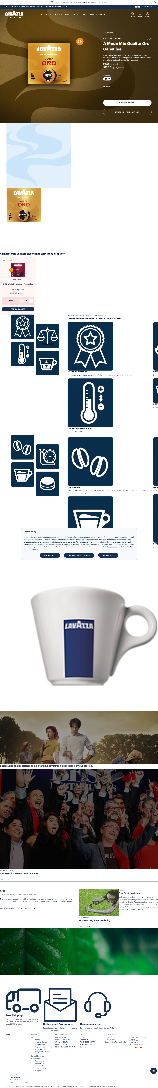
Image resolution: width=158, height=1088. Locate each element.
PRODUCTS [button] (46, 14)
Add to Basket (127, 103)
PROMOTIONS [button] (79, 14)
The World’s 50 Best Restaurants (19, 873)
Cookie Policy (14, 1077)
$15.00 (106, 64)
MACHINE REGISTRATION (32, 7)
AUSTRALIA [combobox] (133, 1040)
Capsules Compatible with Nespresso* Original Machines (43, 1049)
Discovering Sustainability (94, 920)
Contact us (84, 1040)
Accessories (35, 1058)
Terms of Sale (110, 1040)
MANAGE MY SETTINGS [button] (79, 555)
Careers (83, 1047)
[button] (155, 2)
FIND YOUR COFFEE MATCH (56, 7)
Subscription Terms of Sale (115, 1042)
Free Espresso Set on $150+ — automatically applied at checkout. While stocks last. (81, 2)
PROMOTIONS (60, 1037)
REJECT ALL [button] (108, 555)
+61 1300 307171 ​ (88, 1044)
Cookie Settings (15, 1080)
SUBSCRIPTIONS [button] (62, 14)
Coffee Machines (37, 1056)
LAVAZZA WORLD (12, 7)
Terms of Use (110, 1037)
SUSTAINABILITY (61, 1042)
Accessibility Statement (18, 1082)
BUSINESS (147, 7)
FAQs (82, 1037)
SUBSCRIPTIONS (61, 1035)
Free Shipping (14, 1015)
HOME (137, 7)
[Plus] (31, 300)
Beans (37, 1040)
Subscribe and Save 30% (127, 112)
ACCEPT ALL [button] (50, 555)
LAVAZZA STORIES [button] (97, 14)
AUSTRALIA (133, 1042)
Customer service (90, 1024)
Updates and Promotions (58, 1024)
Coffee (33, 1037)
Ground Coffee (41, 1042)
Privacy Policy (14, 1075)
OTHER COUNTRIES (137, 1045)
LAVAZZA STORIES (62, 1040)
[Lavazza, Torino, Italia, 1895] (14, 14)
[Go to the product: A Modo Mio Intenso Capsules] (18, 278)
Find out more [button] (5, 879)
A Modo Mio (40, 1044)
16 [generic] (12, 301)
